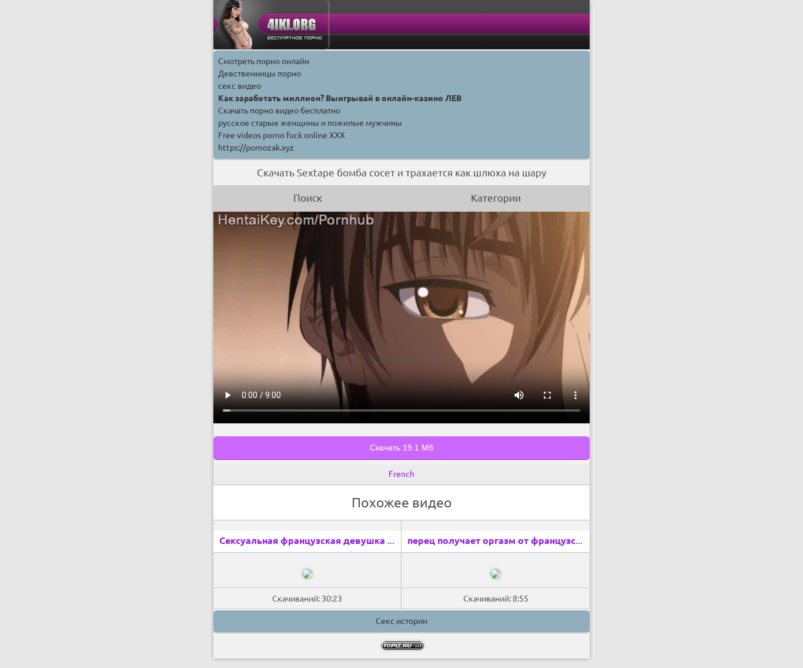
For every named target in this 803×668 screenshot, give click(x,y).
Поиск (307, 197)
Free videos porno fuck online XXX (281, 135)
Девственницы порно (259, 73)
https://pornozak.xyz (256, 147)
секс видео (239, 86)
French (401, 474)
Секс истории (401, 621)
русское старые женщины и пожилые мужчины (310, 123)
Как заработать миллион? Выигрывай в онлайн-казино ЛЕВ (339, 98)
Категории (496, 197)
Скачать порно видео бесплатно (279, 110)
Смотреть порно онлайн (263, 61)
